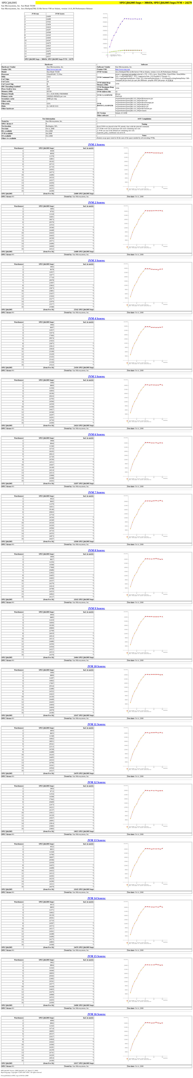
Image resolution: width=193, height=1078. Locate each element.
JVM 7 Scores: (96, 492)
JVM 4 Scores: (96, 318)
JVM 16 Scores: (96, 1014)
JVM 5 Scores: (96, 376)
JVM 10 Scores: (96, 666)
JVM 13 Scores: (96, 840)
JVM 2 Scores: (96, 202)
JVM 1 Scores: (96, 144)
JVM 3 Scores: (96, 260)
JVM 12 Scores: (96, 782)
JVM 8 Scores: (96, 550)
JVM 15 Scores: (96, 956)
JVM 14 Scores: (96, 898)
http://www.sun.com (54, 69)
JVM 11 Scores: (96, 724)
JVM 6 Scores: (96, 434)
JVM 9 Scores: (96, 608)
